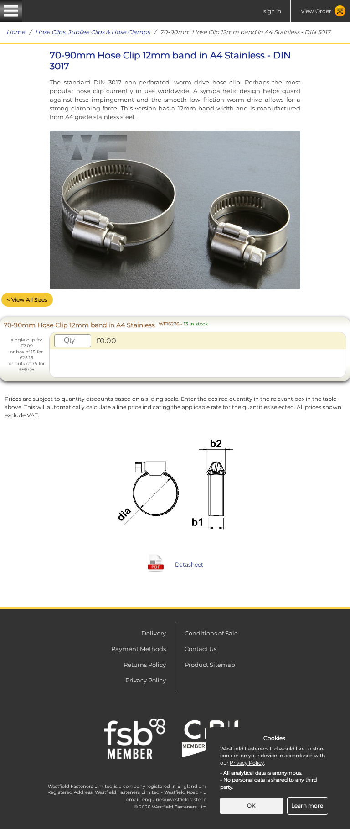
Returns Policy (145, 664)
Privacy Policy (145, 680)
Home (15, 32)
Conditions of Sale (211, 633)
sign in (272, 11)
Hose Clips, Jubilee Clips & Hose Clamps (92, 32)
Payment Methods (138, 648)
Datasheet (189, 564)
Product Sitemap (210, 664)
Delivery (153, 633)
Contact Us (200, 648)
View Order (316, 11)
